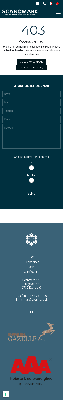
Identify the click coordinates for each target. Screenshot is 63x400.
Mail (31, 162)
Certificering (31, 271)
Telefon (31, 175)
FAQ (31, 257)
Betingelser (31, 262)
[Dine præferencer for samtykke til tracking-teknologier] (6, 394)
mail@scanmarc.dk (35, 299)
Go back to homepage (31, 67)
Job (31, 266)
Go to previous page (31, 61)
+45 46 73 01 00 (36, 295)
